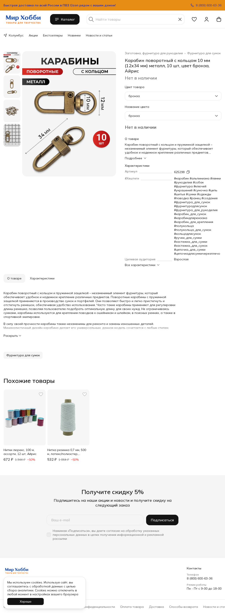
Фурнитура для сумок (204, 53)
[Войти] (206, 19)
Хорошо (25, 601)
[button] (194, 19)
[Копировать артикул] (188, 172)
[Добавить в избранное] (41, 394)
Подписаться (162, 520)
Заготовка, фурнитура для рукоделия (154, 53)
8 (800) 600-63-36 (199, 578)
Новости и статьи (99, 35)
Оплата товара (132, 607)
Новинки (74, 35)
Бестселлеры (53, 35)
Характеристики (42, 278)
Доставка (156, 607)
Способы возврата (183, 607)
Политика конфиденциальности (91, 607)
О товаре (14, 278)
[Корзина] (218, 19)
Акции (33, 35)
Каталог (68, 19)
